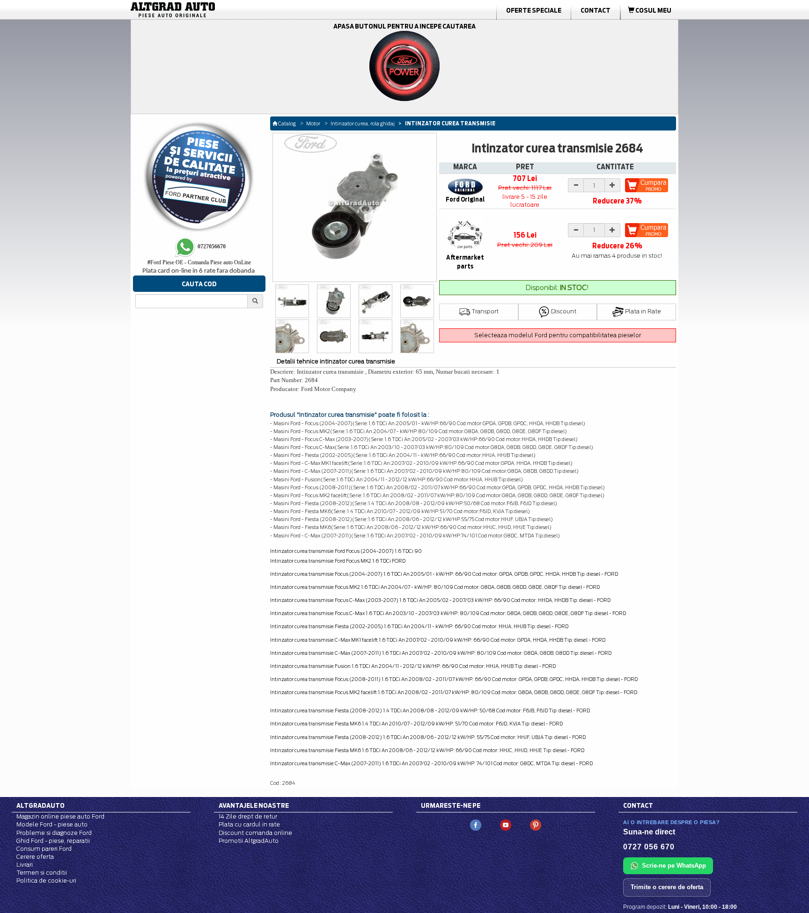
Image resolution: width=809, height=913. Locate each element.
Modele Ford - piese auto (52, 824)
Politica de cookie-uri (46, 880)
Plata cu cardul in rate (249, 824)
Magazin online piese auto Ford (60, 816)
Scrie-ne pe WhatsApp (674, 865)
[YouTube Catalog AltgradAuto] (505, 824)
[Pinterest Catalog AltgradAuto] (535, 824)
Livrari (24, 864)
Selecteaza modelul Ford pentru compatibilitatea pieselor (557, 335)
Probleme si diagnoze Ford (54, 832)
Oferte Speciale (533, 10)
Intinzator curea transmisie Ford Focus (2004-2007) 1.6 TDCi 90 (346, 551)
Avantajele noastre (254, 805)
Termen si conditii (41, 872)
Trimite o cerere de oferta (667, 887)
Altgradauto (40, 805)
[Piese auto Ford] (217, 9)
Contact (595, 10)
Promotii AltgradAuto (249, 840)
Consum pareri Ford (44, 848)
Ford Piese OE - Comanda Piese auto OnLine (199, 262)
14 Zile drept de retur (248, 816)
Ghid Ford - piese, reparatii (53, 840)
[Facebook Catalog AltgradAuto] (475, 824)
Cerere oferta (35, 856)
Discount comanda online (255, 832)
